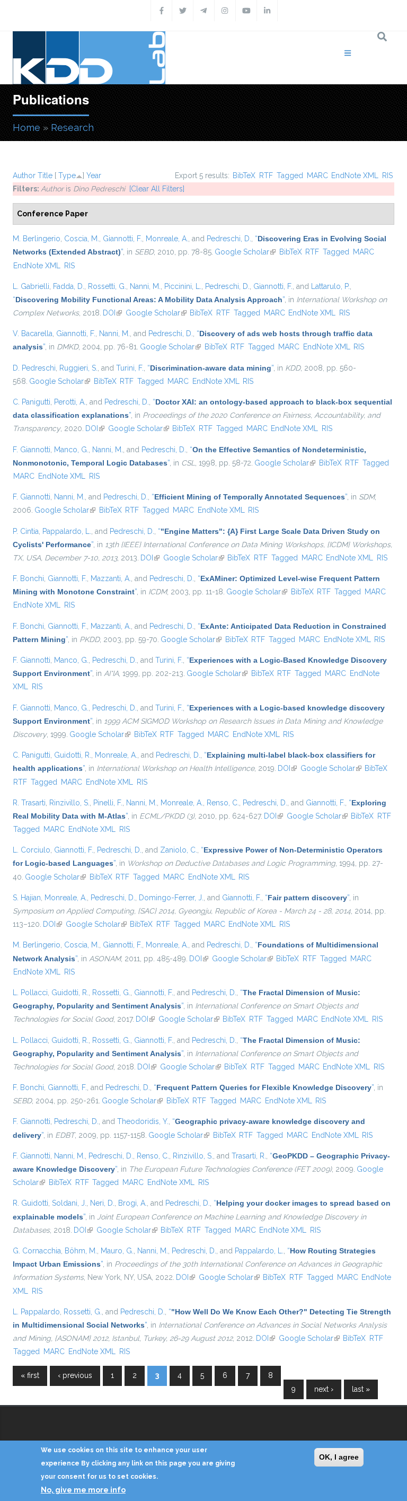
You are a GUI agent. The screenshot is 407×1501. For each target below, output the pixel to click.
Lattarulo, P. (330, 286)
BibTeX (244, 175)
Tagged (290, 175)
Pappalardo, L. (66, 531)
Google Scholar (245, 252)
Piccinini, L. (182, 286)
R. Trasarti (29, 802)
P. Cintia (26, 531)
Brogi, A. (132, 1203)
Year (93, 175)
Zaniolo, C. (178, 850)
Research (72, 127)
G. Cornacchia (37, 1251)
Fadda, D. (68, 286)
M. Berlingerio (36, 238)
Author (24, 175)
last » (361, 1389)
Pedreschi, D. (229, 238)
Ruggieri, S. (78, 368)
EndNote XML (354, 175)
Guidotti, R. (72, 755)
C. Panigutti (31, 402)
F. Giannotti (31, 449)
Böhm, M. (81, 1251)
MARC (317, 175)
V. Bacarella (32, 333)
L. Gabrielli (31, 286)
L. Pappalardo (36, 1311)
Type (67, 175)
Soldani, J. (69, 1203)
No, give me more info (83, 1490)
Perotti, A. (70, 402)
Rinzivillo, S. (69, 802)
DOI (112, 313)
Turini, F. (130, 368)
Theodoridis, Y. (143, 1121)
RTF (266, 175)
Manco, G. (71, 449)
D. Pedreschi (34, 368)
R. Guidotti (30, 1203)
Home (26, 127)
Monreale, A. (167, 238)
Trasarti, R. (249, 1156)
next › (323, 1389)
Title (45, 175)
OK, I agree (339, 1457)
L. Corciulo (31, 850)
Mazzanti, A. (111, 578)
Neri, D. (102, 1203)
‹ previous (75, 1375)
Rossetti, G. (107, 286)
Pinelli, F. (107, 802)
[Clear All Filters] (156, 189)
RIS (387, 175)
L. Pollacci (30, 992)
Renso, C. (223, 802)
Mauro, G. (117, 1251)
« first (30, 1375)
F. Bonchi (28, 578)
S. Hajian (27, 897)
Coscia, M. (81, 238)
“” (149, 299)
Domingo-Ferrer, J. (171, 897)
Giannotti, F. (122, 238)
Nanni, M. (145, 286)
